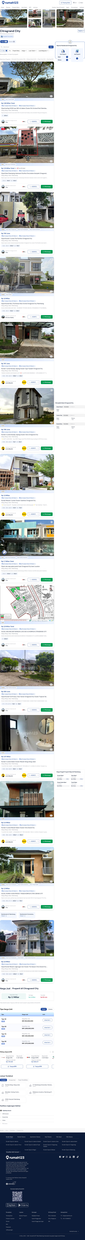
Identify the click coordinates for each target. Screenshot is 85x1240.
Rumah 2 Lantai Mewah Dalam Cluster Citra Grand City (18, 828)
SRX (49, 1221)
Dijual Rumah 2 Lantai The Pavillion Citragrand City (16, 238)
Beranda (1, 1130)
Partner (7, 1221)
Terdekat (3, 1080)
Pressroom (8, 1227)
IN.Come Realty (9, 317)
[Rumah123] (10, 2)
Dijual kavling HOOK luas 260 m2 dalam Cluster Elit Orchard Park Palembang (24, 108)
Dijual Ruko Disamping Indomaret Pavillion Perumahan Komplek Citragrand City (24, 173)
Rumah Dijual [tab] (9, 1137)
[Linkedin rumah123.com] (73, 1157)
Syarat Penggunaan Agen (38, 1221)
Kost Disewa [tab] (48, 1137)
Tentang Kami (9, 1215)
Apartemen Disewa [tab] (35, 1137)
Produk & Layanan (10, 1218)
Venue (6, 1130)
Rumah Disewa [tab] (21, 1137)
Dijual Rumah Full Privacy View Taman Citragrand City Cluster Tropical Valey (24, 696)
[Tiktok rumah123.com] (77, 1157)
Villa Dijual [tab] (59, 1137)
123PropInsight (9, 1230)
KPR (20, 1218)
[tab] (27, 41)
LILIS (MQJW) (9, 383)
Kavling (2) (50, 59)
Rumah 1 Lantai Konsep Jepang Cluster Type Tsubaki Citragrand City (22, 369)
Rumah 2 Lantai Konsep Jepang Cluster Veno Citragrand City (19, 434)
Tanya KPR (13, 1066)
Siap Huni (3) (41, 59)
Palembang (12, 1130)
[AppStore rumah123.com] (11, 1205)
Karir (7, 1224)
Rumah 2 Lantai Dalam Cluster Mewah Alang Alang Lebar (18, 762)
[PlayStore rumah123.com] (23, 1205)
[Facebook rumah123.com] (60, 1157)
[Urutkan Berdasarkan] (10, 50)
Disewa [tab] (11, 41)
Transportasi (12, 1080)
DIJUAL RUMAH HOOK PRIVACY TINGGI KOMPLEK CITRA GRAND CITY (22, 893)
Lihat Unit (47, 1020)
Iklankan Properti (23, 1215)
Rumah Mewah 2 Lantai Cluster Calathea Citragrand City (18, 500)
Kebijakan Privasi (36, 1215)
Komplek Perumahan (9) (18, 59)
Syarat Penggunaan (36, 1218)
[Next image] (51, 79)
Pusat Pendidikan (23, 1080)
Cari (51, 47)
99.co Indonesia (52, 1215)
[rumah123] (15, 1157)
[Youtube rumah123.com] (70, 1157)
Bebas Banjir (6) (31, 59)
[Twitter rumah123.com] (63, 1157)
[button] (25, 47)
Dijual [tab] (3, 41)
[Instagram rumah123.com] (67, 1157)
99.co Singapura (52, 1218)
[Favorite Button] (52, 64)
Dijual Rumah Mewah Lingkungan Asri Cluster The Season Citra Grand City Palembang (24, 967)
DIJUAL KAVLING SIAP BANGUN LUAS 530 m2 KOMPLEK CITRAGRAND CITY (23, 631)
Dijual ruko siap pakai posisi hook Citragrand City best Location (20, 566)
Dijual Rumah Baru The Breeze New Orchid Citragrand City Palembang (22, 303)
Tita (6, 122)
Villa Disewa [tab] (69, 1137)
